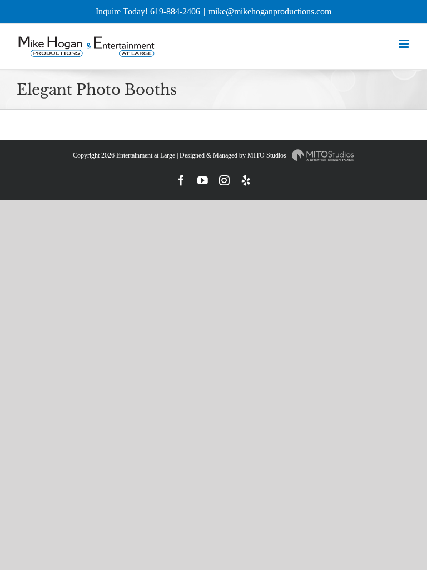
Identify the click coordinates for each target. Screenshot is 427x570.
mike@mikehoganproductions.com (269, 11)
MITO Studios (267, 155)
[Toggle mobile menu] (404, 44)
